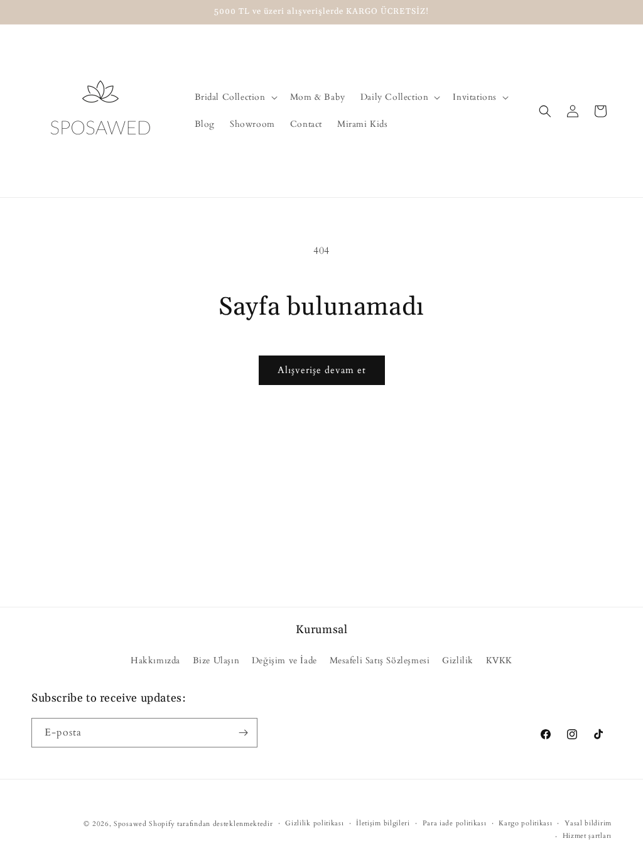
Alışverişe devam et (322, 370)
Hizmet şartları (587, 835)
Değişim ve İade (284, 660)
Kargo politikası (525, 823)
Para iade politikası (455, 823)
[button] (235, 97)
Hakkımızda (155, 660)
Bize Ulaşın (216, 660)
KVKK (499, 660)
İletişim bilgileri (383, 823)
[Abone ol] (243, 732)
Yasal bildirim (588, 823)
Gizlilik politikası (314, 823)
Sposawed (130, 823)
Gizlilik (457, 660)
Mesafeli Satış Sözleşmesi (380, 660)
